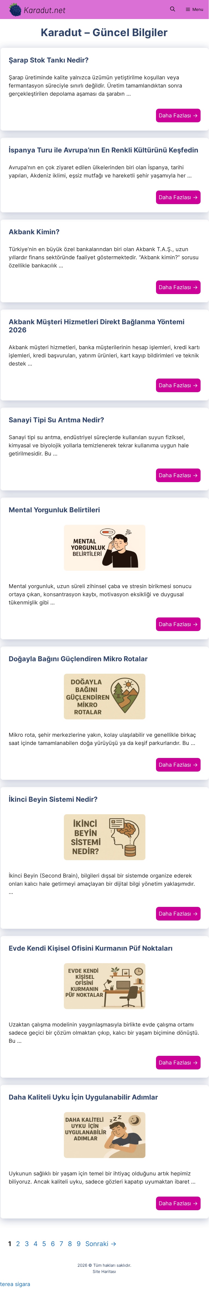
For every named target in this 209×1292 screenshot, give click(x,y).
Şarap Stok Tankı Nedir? (49, 60)
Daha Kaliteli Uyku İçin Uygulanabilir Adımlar (83, 1097)
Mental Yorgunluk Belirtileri (54, 510)
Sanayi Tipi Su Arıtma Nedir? (56, 420)
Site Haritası (104, 1271)
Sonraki (101, 1244)
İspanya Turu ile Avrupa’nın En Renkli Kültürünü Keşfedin (103, 150)
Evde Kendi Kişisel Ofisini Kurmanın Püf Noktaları (91, 948)
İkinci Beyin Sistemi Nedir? (53, 799)
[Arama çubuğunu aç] (172, 9)
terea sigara (15, 1284)
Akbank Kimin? (34, 232)
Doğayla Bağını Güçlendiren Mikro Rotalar (78, 659)
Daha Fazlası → (178, 115)
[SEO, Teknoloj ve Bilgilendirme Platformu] (37, 9)
